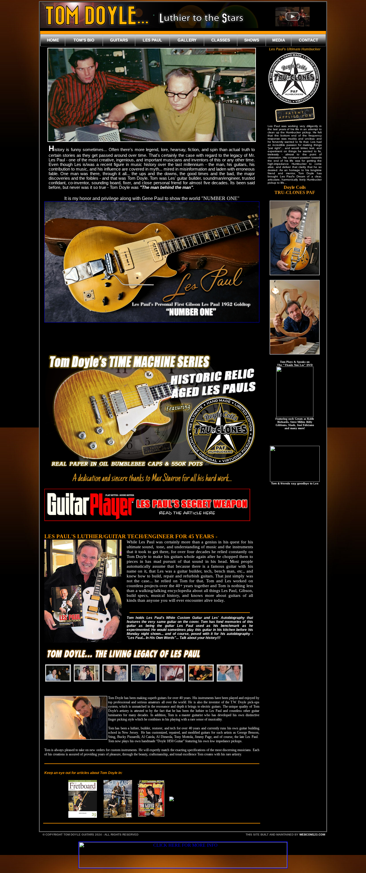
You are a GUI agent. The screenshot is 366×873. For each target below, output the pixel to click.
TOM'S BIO (83, 40)
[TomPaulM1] (144, 673)
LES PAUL (152, 40)
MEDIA (278, 40)
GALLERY (187, 40)
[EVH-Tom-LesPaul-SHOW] (87, 673)
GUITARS (119, 40)
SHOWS (251, 40)
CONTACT (308, 40)
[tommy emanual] (172, 673)
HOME (53, 40)
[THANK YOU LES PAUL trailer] (292, 16)
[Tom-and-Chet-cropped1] (229, 673)
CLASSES (220, 40)
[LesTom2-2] (201, 673)
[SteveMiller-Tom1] (115, 673)
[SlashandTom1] (58, 673)
